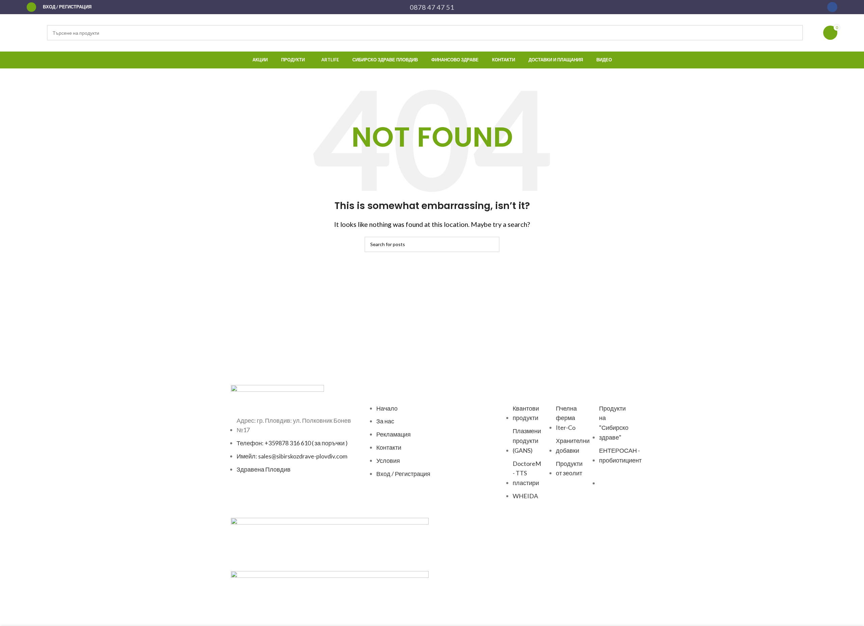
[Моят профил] (31, 7)
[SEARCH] (795, 32)
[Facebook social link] (832, 7)
